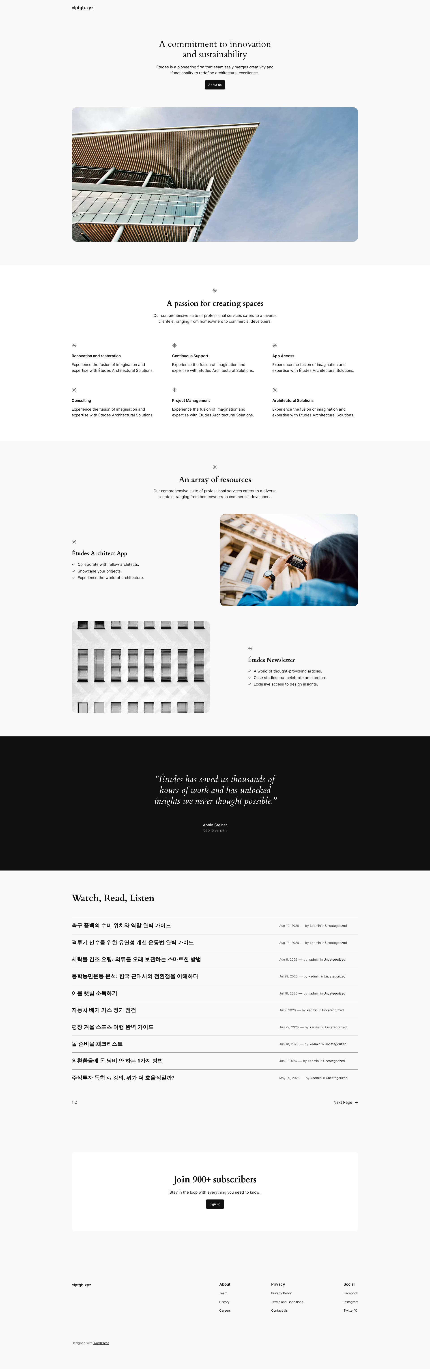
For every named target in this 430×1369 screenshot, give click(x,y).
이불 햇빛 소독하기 (94, 993)
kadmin (315, 925)
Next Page (345, 1102)
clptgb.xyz (83, 7)
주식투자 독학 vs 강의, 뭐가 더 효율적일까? (123, 1078)
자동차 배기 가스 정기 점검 (104, 1010)
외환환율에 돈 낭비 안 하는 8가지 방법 (117, 1061)
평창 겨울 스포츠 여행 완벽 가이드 (113, 1027)
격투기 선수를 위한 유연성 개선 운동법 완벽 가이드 (133, 943)
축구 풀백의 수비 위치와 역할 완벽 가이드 (121, 926)
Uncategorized (336, 925)
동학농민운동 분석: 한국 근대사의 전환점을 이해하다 (135, 976)
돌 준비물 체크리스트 (97, 1044)
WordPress (101, 1343)
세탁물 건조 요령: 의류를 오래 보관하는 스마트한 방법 (136, 959)
